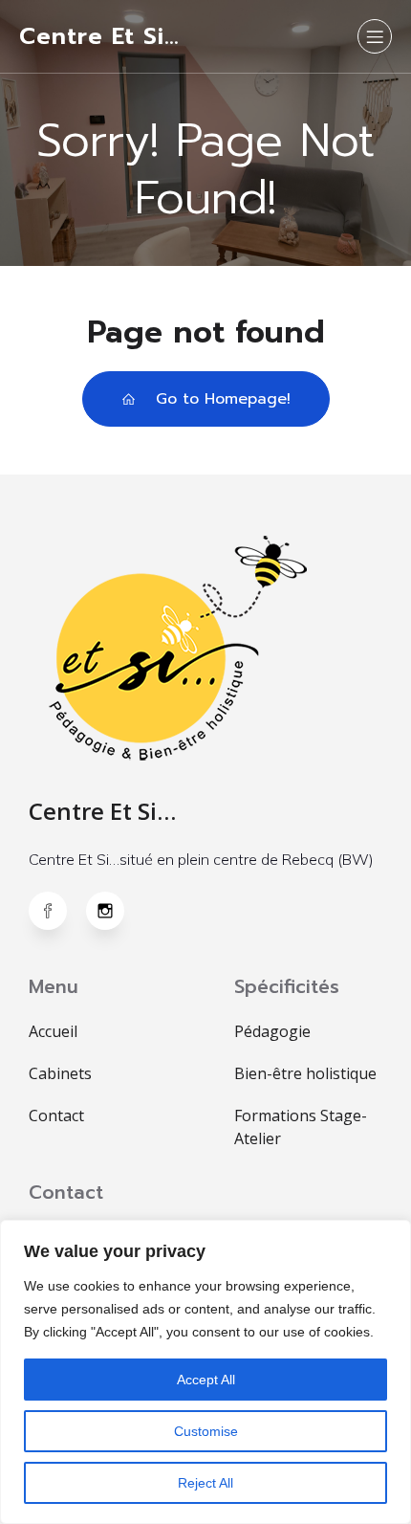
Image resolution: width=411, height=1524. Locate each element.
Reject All (205, 1483)
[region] (205, 1372)
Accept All (206, 1379)
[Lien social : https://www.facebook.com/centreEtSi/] (57, 911)
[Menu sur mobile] (374, 36)
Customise (206, 1431)
